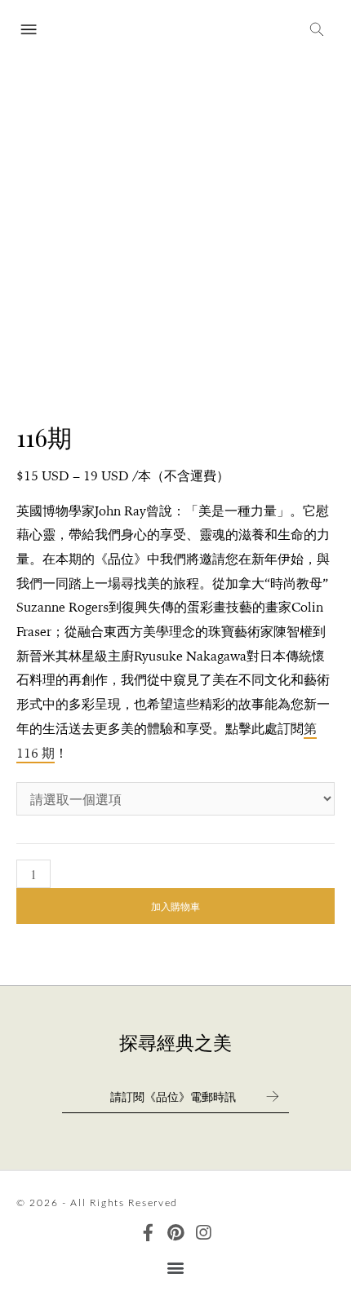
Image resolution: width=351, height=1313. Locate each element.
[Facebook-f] (148, 1232)
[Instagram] (203, 1232)
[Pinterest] (175, 1232)
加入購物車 (175, 906)
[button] (175, 1266)
